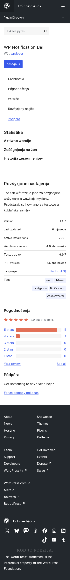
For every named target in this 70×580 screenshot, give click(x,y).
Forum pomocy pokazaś (21, 393)
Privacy (9, 437)
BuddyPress (14, 504)
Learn (8, 450)
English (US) (58, 271)
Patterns (43, 437)
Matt (9, 490)
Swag (43, 470)
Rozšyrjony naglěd (21, 109)
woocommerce (56, 295)
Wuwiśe (13, 99)
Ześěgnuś (13, 64)
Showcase (44, 417)
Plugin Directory (14, 17)
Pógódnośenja (18, 89)
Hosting (9, 430)
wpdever (17, 53)
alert (49, 280)
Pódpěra (14, 119)
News (8, 423)
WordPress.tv (15, 470)
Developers (12, 463)
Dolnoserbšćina (24, 521)
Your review (12, 364)
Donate (44, 463)
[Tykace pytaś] (45, 31)
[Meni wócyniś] (64, 6)
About (8, 417)
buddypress (40, 288)
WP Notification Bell (24, 47)
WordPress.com (17, 483)
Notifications (57, 288)
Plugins (42, 430)
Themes (42, 423)
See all (61, 364)
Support (9, 457)
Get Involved (46, 450)
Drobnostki (16, 79)
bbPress (60, 280)
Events (42, 457)
